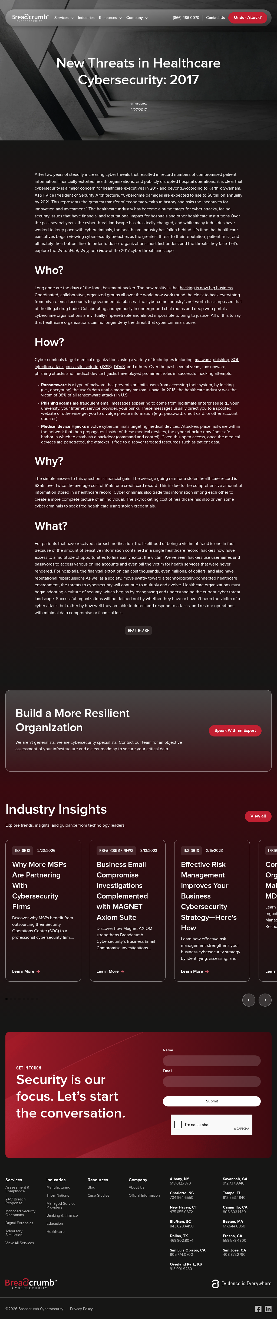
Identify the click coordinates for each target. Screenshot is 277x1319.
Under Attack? (248, 17)
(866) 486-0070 (186, 18)
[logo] (30, 18)
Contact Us (215, 18)
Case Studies (99, 1195)
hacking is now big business (206, 288)
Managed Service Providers (61, 1206)
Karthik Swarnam (224, 188)
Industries (86, 18)
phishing (221, 359)
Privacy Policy (81, 1309)
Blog (91, 1187)
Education (55, 1224)
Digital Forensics (19, 1223)
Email (167, 1071)
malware (203, 359)
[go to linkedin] (268, 1309)
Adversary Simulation (13, 1233)
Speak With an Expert (235, 730)
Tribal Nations (58, 1195)
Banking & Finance (62, 1215)
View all (258, 816)
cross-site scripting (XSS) (89, 366)
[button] (64, 18)
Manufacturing (58, 1187)
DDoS (119, 366)
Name (168, 1050)
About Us (136, 1187)
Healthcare (56, 1232)
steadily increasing (86, 174)
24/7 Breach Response (15, 1201)
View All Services (19, 1243)
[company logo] (31, 1283)
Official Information (144, 1195)
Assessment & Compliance (17, 1189)
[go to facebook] (258, 1309)
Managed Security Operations (20, 1213)
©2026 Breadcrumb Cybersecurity (34, 1309)
